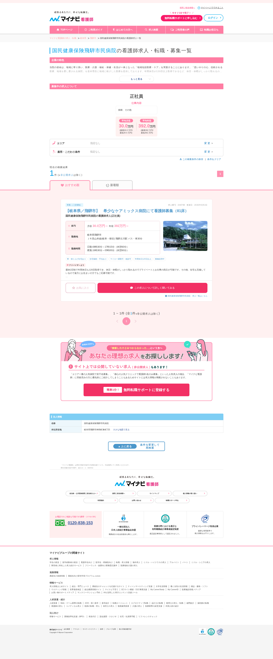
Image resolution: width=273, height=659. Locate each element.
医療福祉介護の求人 (129, 565)
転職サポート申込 (172, 500)
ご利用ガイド (95, 29)
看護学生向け (86, 562)
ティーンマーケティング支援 (140, 586)
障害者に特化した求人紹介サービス (66, 565)
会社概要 (67, 629)
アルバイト (174, 562)
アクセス (76, 629)
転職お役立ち (211, 29)
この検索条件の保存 (193, 159)
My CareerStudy (157, 589)
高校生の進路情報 (57, 576)
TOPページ (67, 29)
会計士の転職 (157, 603)
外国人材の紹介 (172, 606)
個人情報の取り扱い (190, 493)
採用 (101, 629)
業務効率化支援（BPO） (74, 616)
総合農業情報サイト (93, 589)
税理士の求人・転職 (174, 603)
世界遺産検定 (75, 589)
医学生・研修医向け (104, 562)
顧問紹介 (190, 603)
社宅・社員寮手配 (127, 616)
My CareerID (173, 589)
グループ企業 (111, 629)
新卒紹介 (105, 603)
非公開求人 (67, 175)
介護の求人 (137, 606)
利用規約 (101, 500)
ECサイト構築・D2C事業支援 (134, 589)
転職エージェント (120, 603)
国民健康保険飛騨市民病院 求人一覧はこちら (187, 296)
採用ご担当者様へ (187, 8)
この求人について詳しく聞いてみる (154, 287)
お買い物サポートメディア (62, 592)
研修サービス (55, 616)
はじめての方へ (124, 29)
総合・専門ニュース (80, 586)
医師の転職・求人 (92, 606)
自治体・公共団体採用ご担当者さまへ (83, 493)
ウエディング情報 (59, 589)
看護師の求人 (57, 606)
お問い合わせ (136, 500)
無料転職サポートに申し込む (181, 18)
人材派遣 (53, 603)
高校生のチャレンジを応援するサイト (108, 586)
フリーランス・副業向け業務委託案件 (101, 565)
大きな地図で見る (121, 429)
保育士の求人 (108, 606)
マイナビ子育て (111, 589)
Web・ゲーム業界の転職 (71, 603)
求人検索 (153, 29)
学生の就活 (54, 562)
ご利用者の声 (182, 29)
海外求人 (136, 562)
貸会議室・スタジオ (108, 616)
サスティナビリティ (90, 629)
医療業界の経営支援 (153, 606)
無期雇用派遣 (123, 606)
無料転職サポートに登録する (138, 390)
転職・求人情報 (122, 562)
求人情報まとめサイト (59, 586)
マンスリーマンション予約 (88, 592)
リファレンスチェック (147, 616)
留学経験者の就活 (70, 562)
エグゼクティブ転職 (139, 603)
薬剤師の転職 (203, 603)
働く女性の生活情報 (179, 586)
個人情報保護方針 (125, 629)
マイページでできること (212, 7)
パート (185, 562)
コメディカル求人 (73, 606)
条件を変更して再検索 (139, 446)
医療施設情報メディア (191, 589)
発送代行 (92, 616)
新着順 (114, 185)
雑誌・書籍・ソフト (199, 586)
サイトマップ (154, 493)
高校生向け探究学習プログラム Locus (84, 576)
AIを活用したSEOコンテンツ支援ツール (120, 592)
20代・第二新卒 (91, 603)
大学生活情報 (161, 586)
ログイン (213, 17)
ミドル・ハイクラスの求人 (154, 562)
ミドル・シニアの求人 (200, 562)
